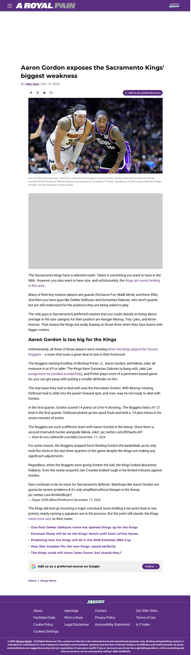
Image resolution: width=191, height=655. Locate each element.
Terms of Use (146, 618)
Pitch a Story (73, 618)
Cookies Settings (45, 631)
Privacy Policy (105, 618)
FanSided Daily (44, 618)
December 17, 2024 (91, 437)
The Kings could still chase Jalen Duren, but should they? (76, 553)
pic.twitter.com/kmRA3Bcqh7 (50, 495)
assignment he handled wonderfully (54, 374)
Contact (101, 611)
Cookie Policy (43, 624)
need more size (39, 519)
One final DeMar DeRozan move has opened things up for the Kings (84, 527)
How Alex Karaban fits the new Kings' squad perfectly (73, 546)
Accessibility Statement (112, 624)
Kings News (48, 580)
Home (32, 580)
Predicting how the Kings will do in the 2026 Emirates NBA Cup (81, 540)
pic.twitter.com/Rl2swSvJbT (122, 432)
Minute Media (24, 641)
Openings (71, 611)
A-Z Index (143, 624)
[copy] (51, 92)
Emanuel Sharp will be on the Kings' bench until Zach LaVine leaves (84, 533)
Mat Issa (32, 84)
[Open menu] (9, 5)
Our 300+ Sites (147, 611)
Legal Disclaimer (76, 624)
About (37, 611)
